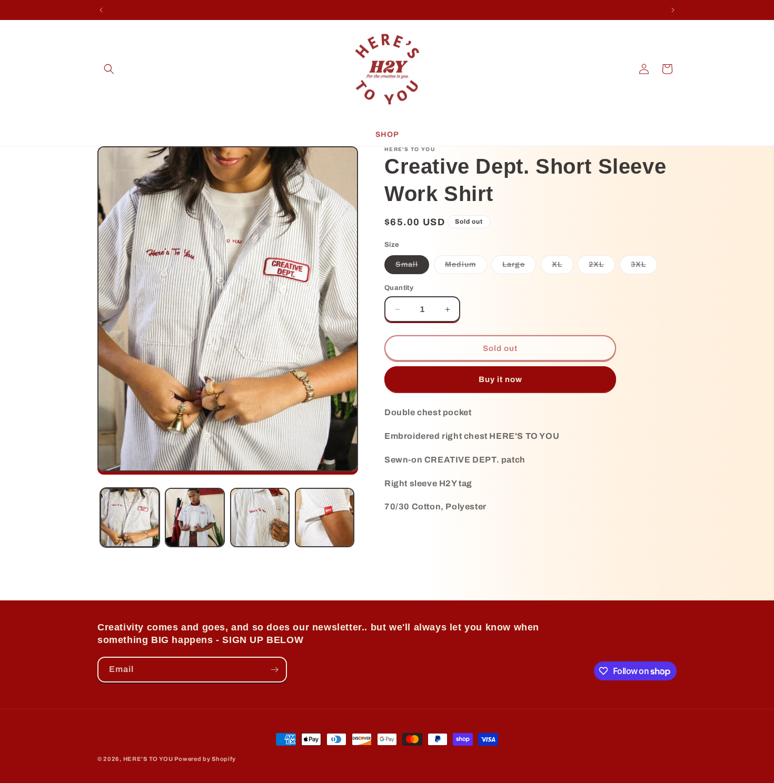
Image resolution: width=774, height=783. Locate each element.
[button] (109, 69)
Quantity (398, 288)
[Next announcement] (672, 10)
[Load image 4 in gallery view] (324, 517)
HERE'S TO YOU (148, 759)
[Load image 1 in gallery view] (130, 517)
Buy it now (500, 379)
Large (519, 267)
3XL (644, 267)
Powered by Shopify (205, 759)
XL (562, 267)
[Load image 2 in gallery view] (194, 517)
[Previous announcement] (101, 10)
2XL (602, 267)
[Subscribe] (274, 669)
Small (412, 267)
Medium (466, 267)
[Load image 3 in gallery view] (260, 517)
